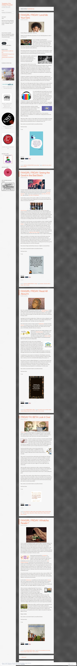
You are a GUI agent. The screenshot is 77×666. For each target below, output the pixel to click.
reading (33, 409)
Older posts (23, 657)
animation (42, 283)
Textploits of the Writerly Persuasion (7, 4)
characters (25, 283)
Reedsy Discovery (39, 331)
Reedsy (40, 323)
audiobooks (25, 165)
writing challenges (38, 511)
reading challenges (24, 410)
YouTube (43, 311)
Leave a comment (23, 166)
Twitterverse (28, 579)
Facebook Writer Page (6, 63)
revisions (41, 512)
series (48, 283)
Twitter (31, 651)
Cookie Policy (23, 664)
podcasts (37, 165)
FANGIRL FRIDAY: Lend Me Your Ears (34, 16)
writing (36, 283)
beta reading (27, 512)
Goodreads (46, 409)
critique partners (32, 512)
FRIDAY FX (28, 511)
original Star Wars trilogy (34, 232)
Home (3, 10)
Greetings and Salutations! (6, 12)
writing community (45, 511)
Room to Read (47, 336)
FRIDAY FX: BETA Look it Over (35, 417)
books (25, 409)
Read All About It (45, 310)
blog (43, 323)
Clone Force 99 (23, 210)
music (35, 165)
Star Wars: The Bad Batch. (34, 195)
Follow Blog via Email (6, 32)
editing (36, 512)
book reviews (40, 409)
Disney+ (22, 224)
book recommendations (42, 650)
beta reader (23, 432)
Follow (4, 43)
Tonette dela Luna (30, 8)
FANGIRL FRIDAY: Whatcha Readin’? (35, 522)
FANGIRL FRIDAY (31, 165)
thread (49, 579)
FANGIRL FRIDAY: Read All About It (34, 292)
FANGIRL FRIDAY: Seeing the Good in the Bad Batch (35, 174)
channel (22, 325)
